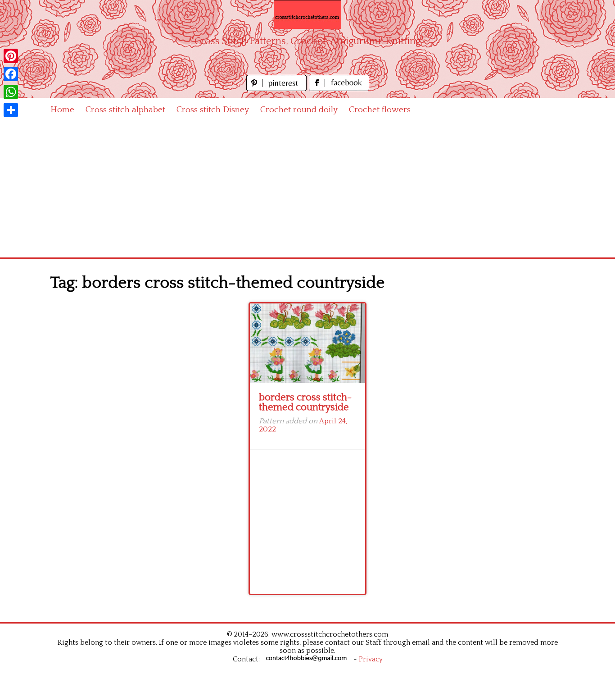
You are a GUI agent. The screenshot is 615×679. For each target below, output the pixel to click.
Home (62, 110)
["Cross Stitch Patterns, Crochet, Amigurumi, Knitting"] (307, 14)
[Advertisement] (307, 190)
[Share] (11, 110)
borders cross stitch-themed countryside (305, 402)
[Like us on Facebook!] (339, 88)
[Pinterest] (11, 56)
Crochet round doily (299, 110)
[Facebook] (11, 74)
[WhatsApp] (11, 92)
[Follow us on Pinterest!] (277, 88)
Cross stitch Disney (212, 110)
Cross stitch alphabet (125, 110)
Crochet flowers (380, 110)
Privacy (371, 659)
